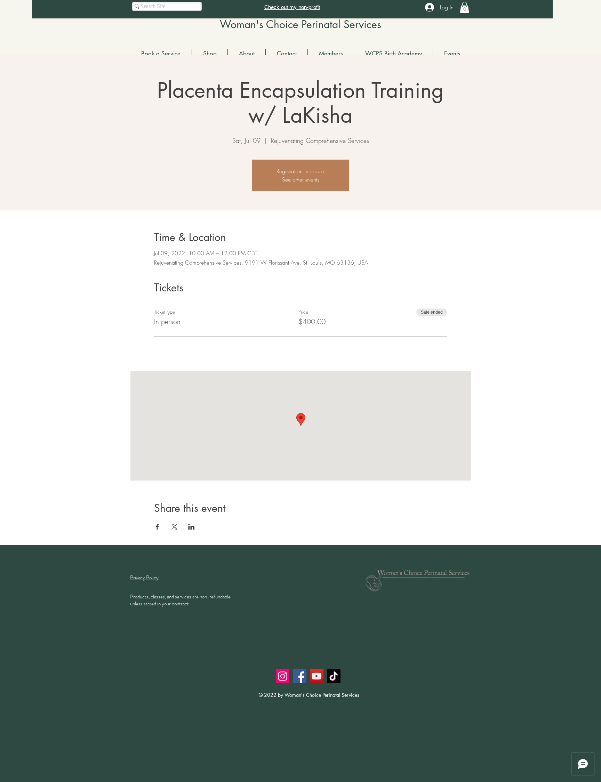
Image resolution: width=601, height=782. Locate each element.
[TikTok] (333, 676)
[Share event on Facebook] (157, 527)
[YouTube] (316, 676)
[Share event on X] (174, 527)
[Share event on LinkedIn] (191, 527)
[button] (464, 7)
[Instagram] (282, 676)
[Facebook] (299, 676)
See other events (300, 179)
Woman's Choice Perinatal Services (300, 24)
